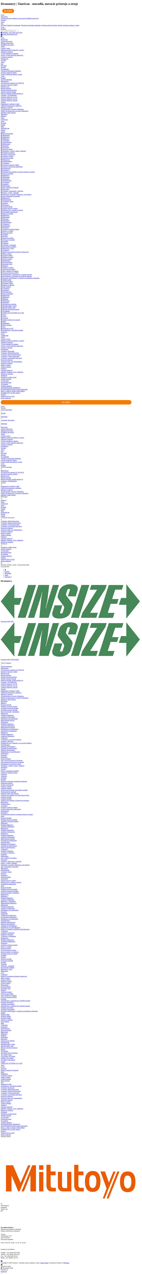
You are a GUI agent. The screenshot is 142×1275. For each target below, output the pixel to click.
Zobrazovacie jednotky (9, 304)
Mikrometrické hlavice (7, 720)
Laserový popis (5, 48)
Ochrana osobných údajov (50, 25)
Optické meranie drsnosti (8, 92)
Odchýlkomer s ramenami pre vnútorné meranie (17, 276)
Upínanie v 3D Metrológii (9, 95)
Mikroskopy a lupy (8, 248)
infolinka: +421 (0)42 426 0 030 (12, 32)
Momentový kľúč (7, 328)
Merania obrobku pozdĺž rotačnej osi (12, 93)
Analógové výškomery (8, 853)
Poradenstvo (4, 59)
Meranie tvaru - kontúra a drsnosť (12, 210)
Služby (3, 46)
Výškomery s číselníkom (8, 936)
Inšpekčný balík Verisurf (8, 113)
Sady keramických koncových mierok (12, 762)
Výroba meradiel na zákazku (9, 53)
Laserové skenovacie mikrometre (12, 166)
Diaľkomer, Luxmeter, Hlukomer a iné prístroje (16, 194)
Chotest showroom (6, 18)
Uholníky (5, 234)
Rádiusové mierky (8, 257)
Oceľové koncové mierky (8, 950)
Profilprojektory (7, 161)
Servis (3, 334)
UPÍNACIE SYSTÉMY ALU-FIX (13, 313)
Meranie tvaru (5, 86)
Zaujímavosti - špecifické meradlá (12, 330)
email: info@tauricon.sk (9, 34)
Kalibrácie (4, 332)
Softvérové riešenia (6, 363)
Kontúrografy (6, 168)
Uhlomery (5, 243)
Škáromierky (6, 260)
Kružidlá (5, 241)
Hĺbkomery (5, 139)
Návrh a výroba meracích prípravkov (12, 55)
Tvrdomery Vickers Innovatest (10, 356)
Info (2, 23)
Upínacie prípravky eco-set (9, 99)
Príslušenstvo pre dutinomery (9, 729)
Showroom (4, 17)
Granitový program (6, 57)
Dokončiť (4, 1271)
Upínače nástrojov (6, 386)
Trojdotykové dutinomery (8, 915)
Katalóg (7, 571)
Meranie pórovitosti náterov (10, 309)
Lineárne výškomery (7, 741)
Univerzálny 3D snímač (8, 1056)
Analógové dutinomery (8, 726)
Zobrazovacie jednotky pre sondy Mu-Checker (15, 795)
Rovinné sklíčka (7, 262)
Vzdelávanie (4, 335)
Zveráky (3, 769)
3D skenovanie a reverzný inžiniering (12, 109)
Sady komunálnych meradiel (11, 196)
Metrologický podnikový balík (10, 104)
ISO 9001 (4, 25)
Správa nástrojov (6, 398)
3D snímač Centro (6, 1054)
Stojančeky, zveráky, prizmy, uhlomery (14, 151)
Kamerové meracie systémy (9, 85)
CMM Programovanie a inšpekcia (11, 106)
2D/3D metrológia (6, 79)
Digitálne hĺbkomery (7, 734)
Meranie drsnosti (6, 88)
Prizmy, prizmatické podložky (10, 771)
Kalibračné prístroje (8, 153)
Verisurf (3, 102)
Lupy (2, 973)
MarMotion (5, 323)
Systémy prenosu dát (8, 154)
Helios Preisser (7, 325)
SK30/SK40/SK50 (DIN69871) (10, 388)
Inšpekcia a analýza (7, 107)
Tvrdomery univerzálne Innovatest (11, 358)
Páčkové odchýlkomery (8, 750)
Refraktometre (6, 200)
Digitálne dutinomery (7, 724)
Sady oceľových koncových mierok (12, 760)
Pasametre (5, 146)
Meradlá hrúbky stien (8, 307)
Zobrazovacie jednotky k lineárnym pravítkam (15, 800)
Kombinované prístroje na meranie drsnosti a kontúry (18, 172)
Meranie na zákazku (7, 374)
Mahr (2, 126)
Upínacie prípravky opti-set (9, 100)
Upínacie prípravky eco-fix (9, 97)
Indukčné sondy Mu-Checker (10, 793)
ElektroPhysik (5, 128)
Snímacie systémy (7, 156)
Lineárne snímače (6, 788)
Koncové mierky (7, 149)
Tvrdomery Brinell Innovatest (10, 353)
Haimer (3, 130)
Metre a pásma (6, 254)
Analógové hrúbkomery (8, 941)
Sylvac (4, 316)
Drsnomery (5, 147)
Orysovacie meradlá (8, 240)
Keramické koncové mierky (9, 954)
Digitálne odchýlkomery (8, 746)
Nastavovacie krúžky (8, 269)
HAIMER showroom (32, 18)
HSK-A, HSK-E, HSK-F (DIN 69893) (13, 391)
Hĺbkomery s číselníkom (8, 901)
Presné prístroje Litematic (8, 792)
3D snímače (6, 311)
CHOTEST (4, 119)
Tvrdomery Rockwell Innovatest (11, 354)
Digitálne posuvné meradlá (9, 706)
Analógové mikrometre (8, 717)
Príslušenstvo (5, 894)
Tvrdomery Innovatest (7, 351)
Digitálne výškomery (7, 851)
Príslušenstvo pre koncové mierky (11, 764)
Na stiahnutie (16, 25)
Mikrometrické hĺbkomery (9, 903)
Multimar (5, 299)
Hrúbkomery (6, 144)
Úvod (2, 15)
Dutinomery (6, 137)
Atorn (4, 314)
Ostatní (3, 132)
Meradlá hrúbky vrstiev (9, 306)
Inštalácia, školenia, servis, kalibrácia (12, 372)
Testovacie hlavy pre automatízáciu (11, 361)
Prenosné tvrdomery (7, 360)
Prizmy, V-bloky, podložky (10, 193)
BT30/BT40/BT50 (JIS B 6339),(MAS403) (14, 389)
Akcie (2, 22)
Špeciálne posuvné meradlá (9, 710)
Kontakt (3, 29)
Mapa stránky (44, 1263)
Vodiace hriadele (6, 1079)
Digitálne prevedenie (7, 1002)
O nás (2, 27)
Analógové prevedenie (8, 1004)
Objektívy (4, 368)
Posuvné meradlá (7, 133)
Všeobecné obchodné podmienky (31, 25)
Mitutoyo (3, 116)
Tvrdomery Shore (7, 201)
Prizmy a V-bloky (7, 231)
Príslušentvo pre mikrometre (9, 719)
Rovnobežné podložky (9, 247)
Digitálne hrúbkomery (7, 940)
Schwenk (5, 318)
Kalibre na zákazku (8, 285)
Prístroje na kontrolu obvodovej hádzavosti (15, 252)
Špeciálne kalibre (7, 283)
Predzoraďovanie (6, 382)
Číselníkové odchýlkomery (9, 748)
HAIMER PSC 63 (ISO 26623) (10, 393)
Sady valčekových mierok (10, 187)
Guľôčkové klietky (6, 1075)
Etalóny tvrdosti (5, 365)
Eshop (9, 11)
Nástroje (3, 395)
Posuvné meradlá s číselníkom (10, 712)
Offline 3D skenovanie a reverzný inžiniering (14, 111)
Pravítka (5, 236)
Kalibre (3, 125)
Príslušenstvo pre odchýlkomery (10, 752)
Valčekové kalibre (7, 267)
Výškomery (6, 140)
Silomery (5, 203)
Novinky (3, 20)
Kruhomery (6, 170)
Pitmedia (66, 1263)
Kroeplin (3, 123)
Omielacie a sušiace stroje (8, 377)
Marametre (5, 302)
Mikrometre (6, 135)
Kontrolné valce (7, 264)
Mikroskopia (5, 81)
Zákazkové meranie (7, 52)
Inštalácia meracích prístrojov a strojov (12, 50)
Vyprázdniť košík (7, 1268)
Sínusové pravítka (7, 238)
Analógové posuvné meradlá (9, 708)
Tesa (3, 327)
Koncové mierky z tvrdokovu (10, 952)
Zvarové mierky (7, 259)
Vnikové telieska (6, 367)
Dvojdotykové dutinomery (9, 731)
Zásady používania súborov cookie (68, 25)
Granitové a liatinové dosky (10, 229)
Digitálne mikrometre (7, 715)
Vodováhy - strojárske (9, 245)
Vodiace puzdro (5, 1077)
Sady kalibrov (6, 287)
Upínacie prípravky (7, 370)
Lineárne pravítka (7, 158)
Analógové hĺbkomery (7, 736)
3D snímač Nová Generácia (9, 1053)
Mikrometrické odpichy (8, 727)
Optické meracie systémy (10, 208)
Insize (2, 118)
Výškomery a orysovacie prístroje (11, 739)
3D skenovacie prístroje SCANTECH (12, 83)
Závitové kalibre (7, 207)
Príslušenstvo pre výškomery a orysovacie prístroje (16, 743)
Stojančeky (5, 189)
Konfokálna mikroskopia (10, 212)
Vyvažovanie (5, 381)
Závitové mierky (7, 255)
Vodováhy (4, 776)
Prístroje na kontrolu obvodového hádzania (14, 781)
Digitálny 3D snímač (7, 1058)
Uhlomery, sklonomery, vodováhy (12, 191)
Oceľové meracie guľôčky (10, 273)
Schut (2, 121)
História (9, 25)
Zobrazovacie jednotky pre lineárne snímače (14, 790)
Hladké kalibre (6, 280)
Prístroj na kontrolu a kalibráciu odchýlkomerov (15, 929)
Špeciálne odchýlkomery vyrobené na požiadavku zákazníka (20, 278)
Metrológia (4, 114)
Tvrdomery (5, 163)
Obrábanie (4, 375)
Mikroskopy (6, 160)
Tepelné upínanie (6, 379)
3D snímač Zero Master (8, 1060)
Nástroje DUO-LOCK (8, 396)
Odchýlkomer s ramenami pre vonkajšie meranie (17, 274)
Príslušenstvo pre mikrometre (9, 910)
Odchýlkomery (7, 142)
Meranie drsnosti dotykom (9, 90)
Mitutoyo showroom (19, 18)
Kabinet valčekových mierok (11, 320)
